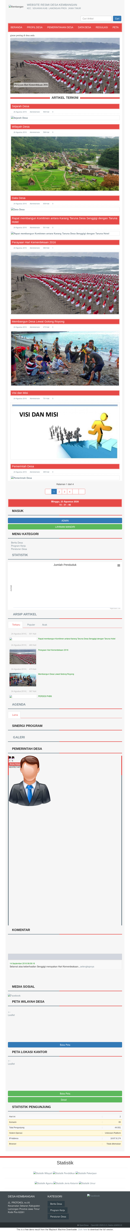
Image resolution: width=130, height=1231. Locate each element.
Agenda (18, 704)
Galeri (18, 737)
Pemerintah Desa (23, 466)
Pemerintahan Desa (60, 27)
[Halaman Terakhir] (82, 491)
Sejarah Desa (20, 106)
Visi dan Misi (20, 393)
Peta (116, 27)
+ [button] (8, 1011)
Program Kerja (18, 545)
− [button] (9, 1011)
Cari (117, 18)
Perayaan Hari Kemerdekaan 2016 (34, 242)
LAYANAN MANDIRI (65, 526)
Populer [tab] (31, 624)
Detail (64, 1099)
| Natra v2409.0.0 (114, 1225)
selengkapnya (87, 951)
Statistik (19, 555)
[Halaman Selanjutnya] (75, 491)
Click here (82, 1229)
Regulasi (102, 27)
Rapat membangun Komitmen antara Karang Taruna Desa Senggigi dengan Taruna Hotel (64, 220)
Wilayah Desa (20, 126)
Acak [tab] (44, 624)
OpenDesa (84, 1225)
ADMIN (65, 520)
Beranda (16, 27)
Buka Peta (65, 1044)
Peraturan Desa (18, 548)
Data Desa (84, 27)
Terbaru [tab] (16, 624)
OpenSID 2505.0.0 (99, 1225)
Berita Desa (16, 542)
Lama (15, 714)
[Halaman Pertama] (48, 491)
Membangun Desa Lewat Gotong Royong (38, 321)
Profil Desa (34, 27)
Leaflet (11, 1015)
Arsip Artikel (24, 614)
